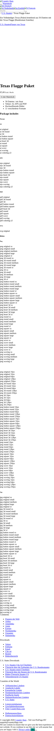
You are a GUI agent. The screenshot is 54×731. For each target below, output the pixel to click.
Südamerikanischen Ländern (17, 697)
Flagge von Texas (17, 24)
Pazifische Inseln (12, 695)
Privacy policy (25, 729)
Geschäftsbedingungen (14, 706)
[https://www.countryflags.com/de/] (6, 1)
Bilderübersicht (11, 656)
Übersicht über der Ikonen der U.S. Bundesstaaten (26, 672)
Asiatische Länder (12, 688)
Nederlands (9, 8)
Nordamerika (10, 631)
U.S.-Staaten (7, 13)
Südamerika (10, 635)
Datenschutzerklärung (14, 715)
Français (31, 8)
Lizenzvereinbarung (13, 704)
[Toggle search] (1, 4)
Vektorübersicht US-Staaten (16, 677)
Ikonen (8, 654)
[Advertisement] (27, 54)
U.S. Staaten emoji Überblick (17, 670)
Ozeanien (9, 633)
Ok (33, 730)
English (21, 8)
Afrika (8, 621)
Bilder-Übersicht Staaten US (17, 674)
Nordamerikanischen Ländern (17, 692)
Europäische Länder (13, 690)
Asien (7, 626)
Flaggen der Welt (12, 619)
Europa (8, 628)
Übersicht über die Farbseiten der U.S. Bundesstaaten (27, 667)
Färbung (8, 647)
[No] (36, 730)
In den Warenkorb (7, 97)
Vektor (8, 644)
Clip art (8, 651)
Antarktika (9, 624)
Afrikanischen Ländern (14, 685)
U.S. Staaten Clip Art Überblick (18, 665)
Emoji (7, 649)
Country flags (20, 720)
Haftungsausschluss (13, 713)
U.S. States (9, 700)
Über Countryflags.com (15, 709)
